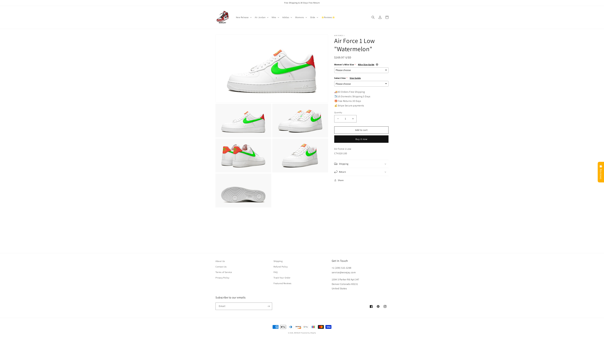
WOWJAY (297, 333)
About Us (220, 261)
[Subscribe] (268, 306)
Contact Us (221, 266)
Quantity (338, 112)
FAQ (275, 272)
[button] (243, 17)
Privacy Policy (222, 277)
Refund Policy (281, 266)
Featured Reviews (282, 283)
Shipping (278, 261)
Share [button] (341, 180)
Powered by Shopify (308, 333)
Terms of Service (223, 272)
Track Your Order (282, 277)
